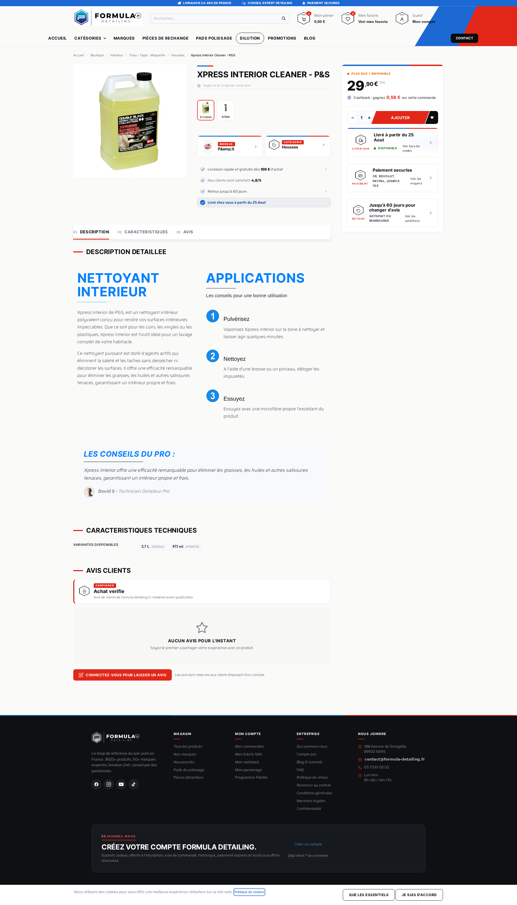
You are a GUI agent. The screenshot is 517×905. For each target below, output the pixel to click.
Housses (178, 55)
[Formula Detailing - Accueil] (116, 737)
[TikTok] (133, 784)
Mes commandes (249, 746)
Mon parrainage (248, 770)
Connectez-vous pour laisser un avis (126, 675)
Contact (464, 38)
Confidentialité (309, 809)
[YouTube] (121, 784)
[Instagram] (109, 784)
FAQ (300, 770)
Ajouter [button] (400, 117)
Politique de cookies (249, 892)
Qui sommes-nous (312, 746)
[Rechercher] (283, 18)
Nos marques (185, 754)
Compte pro (306, 754)
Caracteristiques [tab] (143, 231)
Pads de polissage (189, 770)
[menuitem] (57, 38)
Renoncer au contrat (314, 785)
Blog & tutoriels (310, 762)
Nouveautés (184, 762)
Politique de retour (312, 777)
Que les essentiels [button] (369, 895)
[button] (431, 117)
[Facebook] (96, 784)
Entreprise (308, 734)
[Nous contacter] (394, 759)
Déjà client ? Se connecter (308, 855)
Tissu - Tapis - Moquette (147, 55)
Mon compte (248, 734)
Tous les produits (188, 746)
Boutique (97, 55)
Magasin (182, 734)
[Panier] (304, 20)
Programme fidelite (251, 777)
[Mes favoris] (348, 20)
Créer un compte (308, 844)
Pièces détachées (188, 777)
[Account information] (402, 20)
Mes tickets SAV (248, 754)
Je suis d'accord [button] (419, 895)
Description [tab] (91, 231)
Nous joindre (372, 734)
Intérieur (116, 55)
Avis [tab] (185, 231)
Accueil (78, 55)
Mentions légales (311, 801)
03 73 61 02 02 (376, 767)
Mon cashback (247, 762)
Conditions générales (314, 793)
